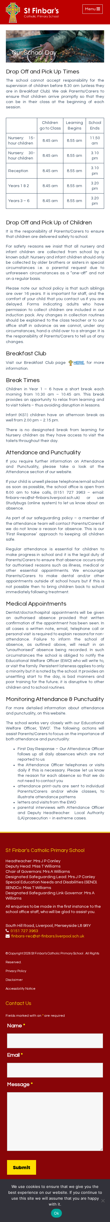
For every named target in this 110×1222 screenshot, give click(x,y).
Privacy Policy (16, 971)
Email (15, 1055)
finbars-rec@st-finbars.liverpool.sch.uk (47, 936)
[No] (103, 1200)
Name (16, 1025)
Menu (94, 10)
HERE (79, 363)
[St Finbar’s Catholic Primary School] (32, 13)
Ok (56, 1213)
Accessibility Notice (20, 988)
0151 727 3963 (24, 931)
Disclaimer (14, 979)
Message (20, 1084)
